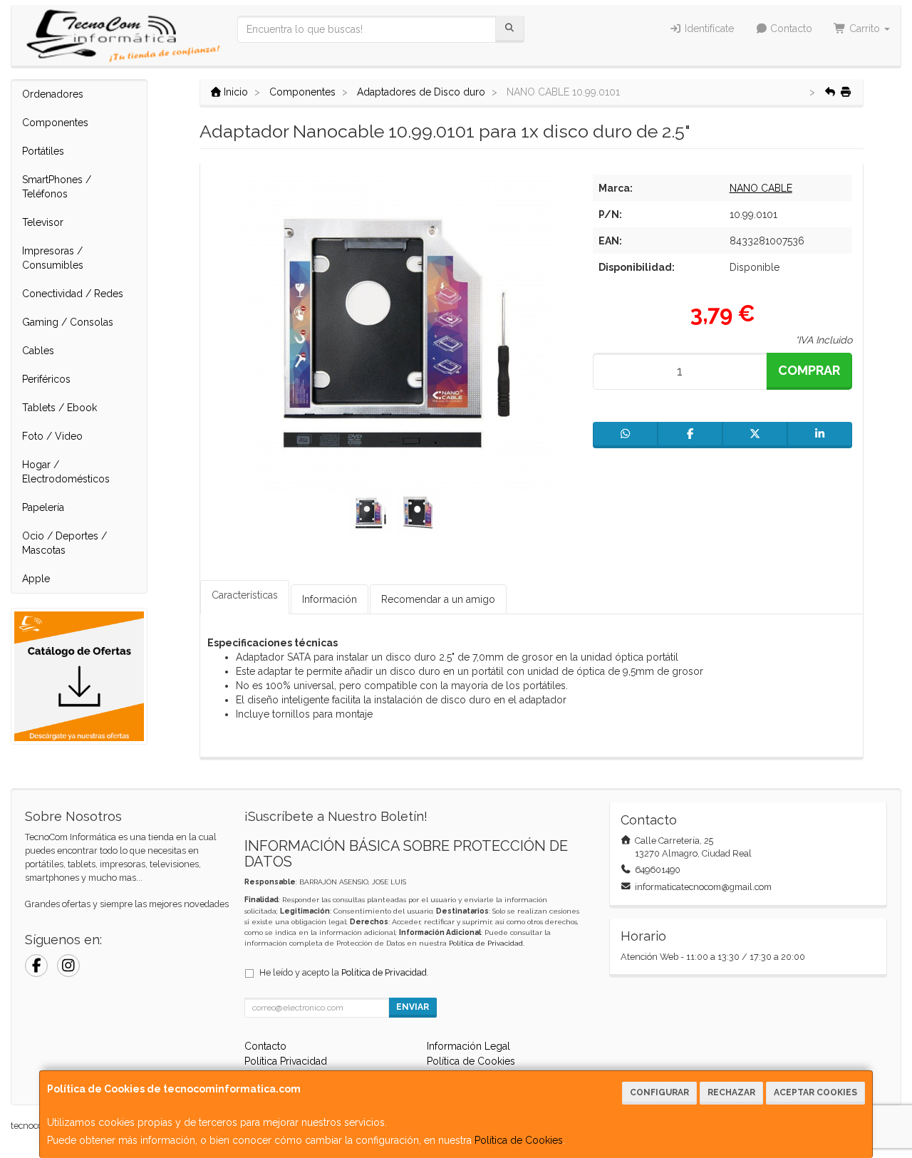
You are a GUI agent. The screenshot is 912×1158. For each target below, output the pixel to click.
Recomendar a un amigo (438, 599)
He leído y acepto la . (344, 972)
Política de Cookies (519, 1140)
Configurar (659, 1092)
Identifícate (708, 28)
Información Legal (468, 1046)
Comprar (809, 370)
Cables (38, 350)
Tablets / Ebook (59, 407)
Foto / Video (52, 436)
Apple (36, 578)
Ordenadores (52, 94)
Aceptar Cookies (815, 1092)
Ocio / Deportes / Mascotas (64, 543)
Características (245, 595)
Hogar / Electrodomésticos (66, 472)
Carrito (864, 28)
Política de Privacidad (486, 943)
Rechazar (731, 1092)
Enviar (412, 1007)
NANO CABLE (761, 188)
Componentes (55, 122)
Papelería (43, 507)
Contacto (789, 28)
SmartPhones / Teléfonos (56, 187)
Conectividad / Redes (72, 293)
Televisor (42, 222)
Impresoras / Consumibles (52, 258)
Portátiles (43, 151)
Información (329, 599)
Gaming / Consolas (67, 322)
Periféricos (46, 379)
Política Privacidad (285, 1061)
